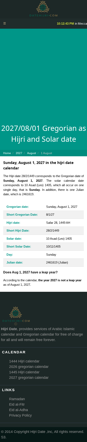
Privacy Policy (20, 415)
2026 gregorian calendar (29, 367)
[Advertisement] (43, 77)
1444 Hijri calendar (24, 361)
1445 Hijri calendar (24, 372)
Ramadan (17, 399)
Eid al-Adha (18, 410)
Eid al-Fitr (17, 404)
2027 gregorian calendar (29, 378)
